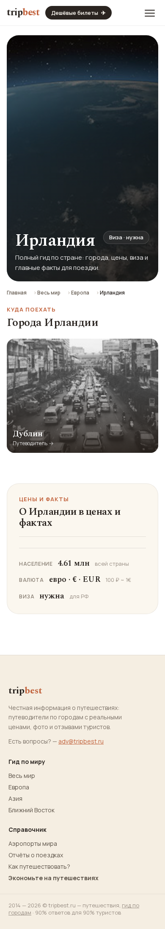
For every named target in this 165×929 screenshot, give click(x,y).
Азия (15, 799)
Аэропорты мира (32, 844)
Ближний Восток (31, 810)
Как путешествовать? (39, 866)
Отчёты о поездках (35, 855)
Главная (17, 292)
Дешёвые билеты (78, 13)
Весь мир (48, 292)
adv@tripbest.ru (81, 741)
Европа (80, 292)
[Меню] (149, 12)
